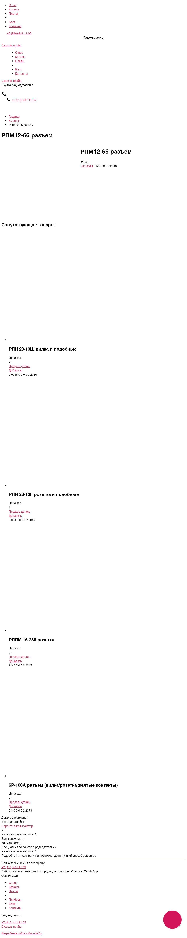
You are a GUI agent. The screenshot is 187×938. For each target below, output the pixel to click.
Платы (13, 13)
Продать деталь (19, 366)
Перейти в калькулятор (17, 826)
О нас (12, 5)
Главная (14, 116)
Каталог (14, 9)
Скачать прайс (11, 45)
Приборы (15, 899)
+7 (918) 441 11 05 (19, 33)
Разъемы (87, 166)
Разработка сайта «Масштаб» (21, 933)
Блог (12, 22)
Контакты (15, 26)
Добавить (15, 370)
